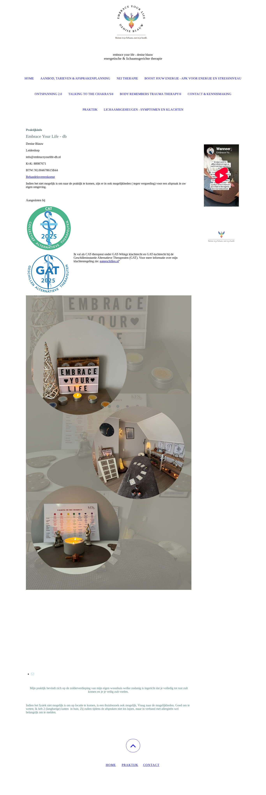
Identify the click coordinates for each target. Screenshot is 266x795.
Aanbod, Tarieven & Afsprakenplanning (75, 78)
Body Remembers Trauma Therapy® (150, 94)
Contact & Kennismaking (209, 94)
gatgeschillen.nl (109, 261)
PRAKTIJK (130, 765)
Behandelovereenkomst (40, 176)
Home (29, 78)
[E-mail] (32, 674)
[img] (133, 19)
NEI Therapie (127, 78)
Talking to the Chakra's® (91, 94)
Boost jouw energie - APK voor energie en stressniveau (192, 78)
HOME (111, 765)
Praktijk (90, 109)
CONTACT (151, 765)
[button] (133, 745)
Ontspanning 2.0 (48, 94)
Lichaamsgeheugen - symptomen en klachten (143, 109)
